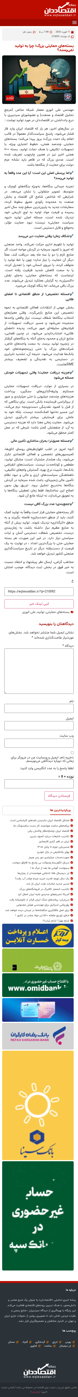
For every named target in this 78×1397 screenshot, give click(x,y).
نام (72, 701)
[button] (74, 22)
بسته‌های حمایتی (58, 612)
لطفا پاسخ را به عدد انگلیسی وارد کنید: (47, 768)
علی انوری (29, 612)
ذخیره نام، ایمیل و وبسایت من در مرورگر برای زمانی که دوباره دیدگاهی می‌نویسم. (42, 759)
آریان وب (35, 1392)
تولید (40, 612)
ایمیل (70, 718)
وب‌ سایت (67, 736)
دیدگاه (68, 646)
